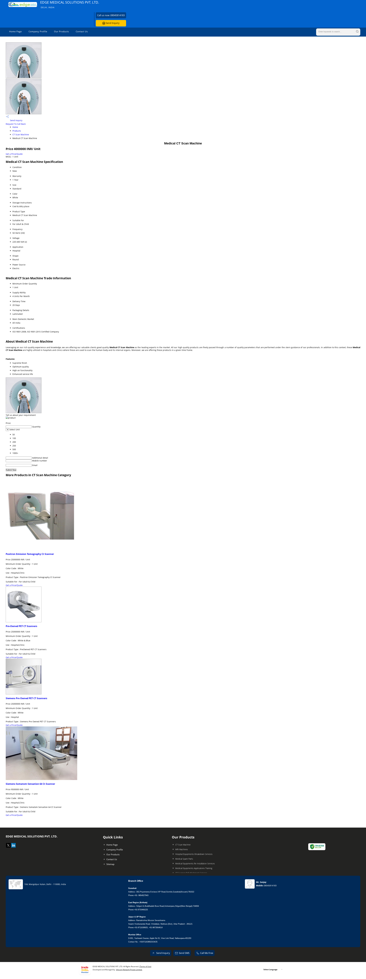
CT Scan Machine (20, 134)
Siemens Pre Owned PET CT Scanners (26, 698)
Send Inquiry (112, 23)
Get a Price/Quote (14, 154)
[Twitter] (8, 846)
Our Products (61, 31)
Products (16, 130)
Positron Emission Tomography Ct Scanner (30, 554)
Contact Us (82, 31)
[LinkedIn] (13, 846)
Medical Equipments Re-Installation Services (195, 863)
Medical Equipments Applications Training (193, 868)
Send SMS (184, 953)
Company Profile (38, 31)
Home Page (15, 31)
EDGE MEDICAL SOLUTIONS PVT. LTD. (69, 4)
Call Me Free (206, 953)
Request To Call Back (16, 124)
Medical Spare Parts (184, 858)
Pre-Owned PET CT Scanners (21, 626)
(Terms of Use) (145, 966)
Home (15, 127)
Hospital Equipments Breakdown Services (193, 854)
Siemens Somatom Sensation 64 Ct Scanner (30, 783)
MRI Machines (181, 849)
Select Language (270, 969)
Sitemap (110, 864)
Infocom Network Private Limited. (129, 969)
